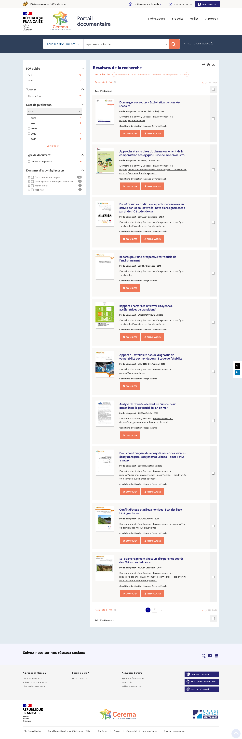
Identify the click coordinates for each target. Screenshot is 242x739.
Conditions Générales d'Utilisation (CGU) (69, 730)
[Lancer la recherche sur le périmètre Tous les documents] (174, 44)
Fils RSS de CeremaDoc (34, 686)
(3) (53, 145)
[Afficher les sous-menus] (160, 4)
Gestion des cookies (175, 730)
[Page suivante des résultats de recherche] (162, 610)
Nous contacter (80, 678)
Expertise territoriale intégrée (149, 225)
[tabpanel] (121, 344)
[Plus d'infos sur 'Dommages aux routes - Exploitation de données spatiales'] (106, 111)
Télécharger (154, 133)
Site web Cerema (200, 674)
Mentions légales (32, 730)
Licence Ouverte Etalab (155, 125)
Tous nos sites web (200, 689)
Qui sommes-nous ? (32, 678)
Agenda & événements (133, 678)
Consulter (131, 133)
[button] (144, 4)
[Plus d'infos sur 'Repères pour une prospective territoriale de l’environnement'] (106, 266)
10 (203, 82)
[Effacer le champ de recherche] (167, 44)
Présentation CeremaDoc (35, 682)
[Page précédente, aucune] (141, 610)
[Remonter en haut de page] (236, 733)
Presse (116, 730)
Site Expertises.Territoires (203, 681)
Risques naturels (136, 120)
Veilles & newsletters (132, 686)
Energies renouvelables (140, 422)
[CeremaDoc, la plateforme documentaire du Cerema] (61, 21)
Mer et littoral (160, 422)
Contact (102, 730)
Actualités (127, 682)
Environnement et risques (167, 523)
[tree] (54, 184)
